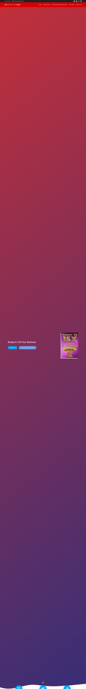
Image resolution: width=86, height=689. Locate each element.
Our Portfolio (46, 4)
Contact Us (79, 4)
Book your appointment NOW (27, 347)
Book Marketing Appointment (59, 4)
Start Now (71, 4)
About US (12, 347)
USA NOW (12, 4)
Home (40, 4)
